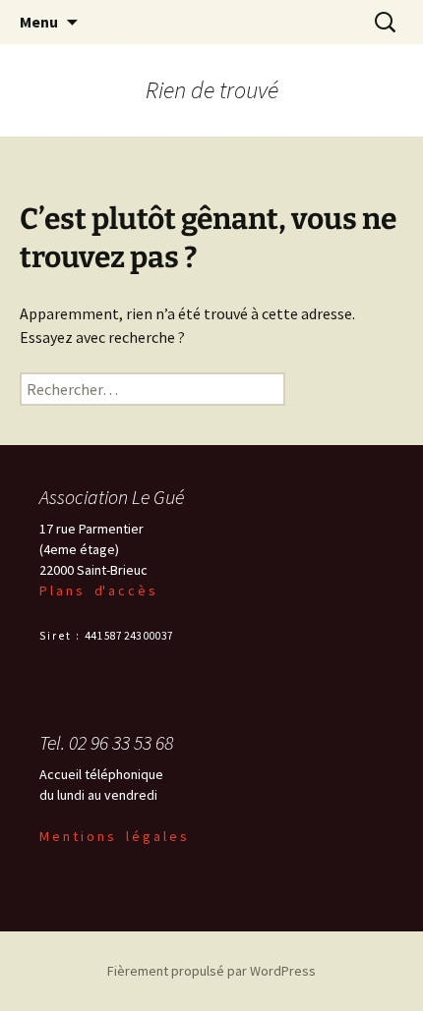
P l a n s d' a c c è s (97, 590)
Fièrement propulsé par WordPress (211, 971)
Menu (39, 21)
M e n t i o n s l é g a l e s (113, 836)
